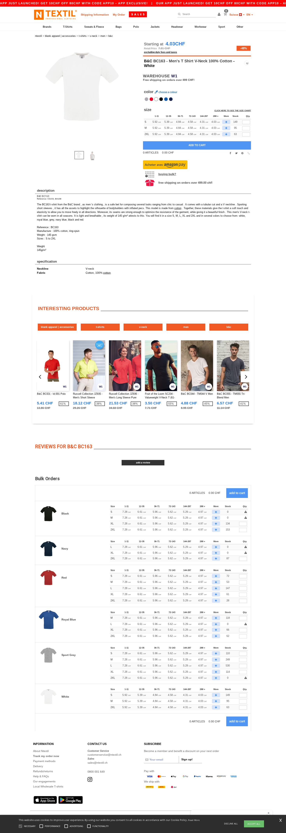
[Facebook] (230, 153)
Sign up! (187, 759)
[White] (156, 99)
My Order (119, 14)
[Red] (151, 99)
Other (240, 26)
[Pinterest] (242, 153)
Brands (47, 26)
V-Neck (143, 327)
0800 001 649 (96, 771)
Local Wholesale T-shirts (48, 786)
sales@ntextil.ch (98, 762)
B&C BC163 (43, 196)
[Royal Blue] (166, 99)
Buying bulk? (167, 174)
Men (186, 327)
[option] (87, 86)
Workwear (200, 26)
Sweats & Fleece (94, 26)
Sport (221, 26)
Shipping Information (95, 14)
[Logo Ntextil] (55, 14)
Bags (119, 26)
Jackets (155, 26)
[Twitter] (236, 153)
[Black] (161, 99)
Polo (136, 26)
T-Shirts (67, 26)
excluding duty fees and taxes (160, 52)
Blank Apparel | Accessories (57, 327)
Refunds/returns (43, 771)
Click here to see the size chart (232, 110)
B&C (148, 61)
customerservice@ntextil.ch (104, 754)
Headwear (177, 26)
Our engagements (44, 781)
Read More (194, 820)
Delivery (38, 766)
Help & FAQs (41, 776)
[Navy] (171, 99)
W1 (174, 76)
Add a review (143, 462)
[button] (220, 14)
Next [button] (38, 98)
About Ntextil (41, 751)
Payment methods (44, 761)
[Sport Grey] (146, 99)
